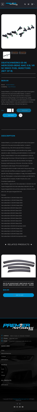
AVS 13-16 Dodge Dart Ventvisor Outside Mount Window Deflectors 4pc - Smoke (18, 284)
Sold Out (25, 110)
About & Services (6, 353)
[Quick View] (3, 263)
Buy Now (11, 115)
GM (2, 372)
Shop (2, 350)
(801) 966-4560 (13, 338)
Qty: (2, 110)
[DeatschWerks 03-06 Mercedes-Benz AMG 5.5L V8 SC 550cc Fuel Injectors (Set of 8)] (6, 55)
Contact (3, 356)
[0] (32, 4)
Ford (2, 369)
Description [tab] (8, 136)
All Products (4, 359)
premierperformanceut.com (21, 399)
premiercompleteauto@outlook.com (20, 341)
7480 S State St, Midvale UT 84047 (20, 336)
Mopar (3, 375)
